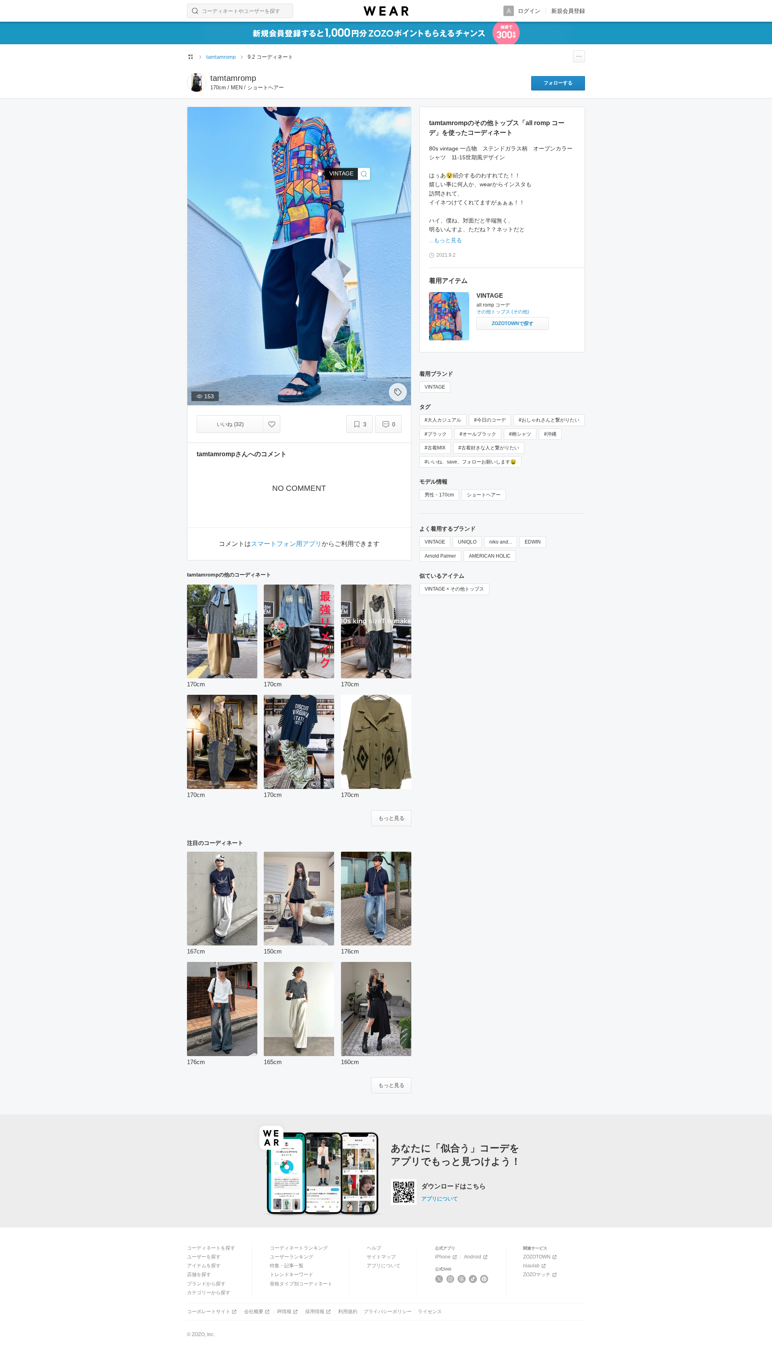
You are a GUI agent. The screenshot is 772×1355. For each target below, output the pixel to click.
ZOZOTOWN (536, 1257)
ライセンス (430, 1311)
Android (472, 1257)
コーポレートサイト (208, 1311)
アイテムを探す (204, 1266)
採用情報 (314, 1311)
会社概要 (253, 1311)
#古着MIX (435, 448)
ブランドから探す (206, 1284)
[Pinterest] (484, 1279)
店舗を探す (199, 1274)
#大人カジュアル (443, 420)
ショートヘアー (484, 495)
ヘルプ (374, 1248)
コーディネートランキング (299, 1248)
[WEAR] (386, 11)
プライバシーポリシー (387, 1311)
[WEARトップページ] (190, 56)
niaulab (531, 1266)
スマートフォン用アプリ (286, 544)
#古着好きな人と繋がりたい (488, 448)
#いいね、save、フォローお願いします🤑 (470, 462)
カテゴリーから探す (208, 1292)
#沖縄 (550, 434)
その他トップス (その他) (502, 312)
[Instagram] (450, 1279)
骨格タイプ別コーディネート (301, 1284)
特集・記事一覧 (287, 1266)
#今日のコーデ (490, 420)
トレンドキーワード (291, 1274)
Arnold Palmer (440, 556)
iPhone (443, 1257)
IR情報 (284, 1311)
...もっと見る (445, 240)
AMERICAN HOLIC (490, 556)
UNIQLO (467, 542)
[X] (439, 1279)
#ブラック (436, 434)
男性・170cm (439, 495)
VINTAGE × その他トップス (454, 589)
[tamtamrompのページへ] (196, 82)
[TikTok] (473, 1279)
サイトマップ (381, 1257)
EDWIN (533, 542)
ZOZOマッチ (536, 1274)
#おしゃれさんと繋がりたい (549, 420)
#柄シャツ (520, 434)
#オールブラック (478, 434)
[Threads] (462, 1279)
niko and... (500, 542)
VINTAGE (489, 295)
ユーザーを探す (204, 1257)
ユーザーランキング (291, 1257)
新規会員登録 (568, 11)
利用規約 (347, 1311)
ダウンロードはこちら (453, 1186)
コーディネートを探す (211, 1248)
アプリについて (439, 1198)
